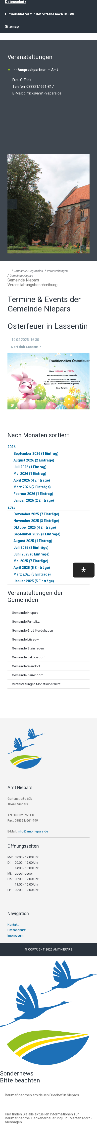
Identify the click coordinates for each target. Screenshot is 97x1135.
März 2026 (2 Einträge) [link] (32, 487)
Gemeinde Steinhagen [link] (28, 648)
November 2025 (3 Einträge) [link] (36, 521)
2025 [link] (11, 507)
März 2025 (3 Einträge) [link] (32, 574)
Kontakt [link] (13, 924)
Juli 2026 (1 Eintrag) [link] (30, 467)
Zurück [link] (12, 204)
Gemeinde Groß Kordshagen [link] (32, 630)
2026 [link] (11, 447)
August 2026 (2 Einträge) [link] (33, 460)
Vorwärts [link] (85, 204)
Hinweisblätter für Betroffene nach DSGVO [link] (40, 14)
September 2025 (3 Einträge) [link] (36, 534)
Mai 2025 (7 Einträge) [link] (30, 561)
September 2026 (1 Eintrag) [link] (35, 454)
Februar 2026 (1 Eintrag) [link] (33, 494)
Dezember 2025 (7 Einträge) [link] (36, 514)
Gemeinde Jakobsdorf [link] (28, 657)
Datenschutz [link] (16, 930)
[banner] (48, 22)
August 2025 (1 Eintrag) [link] (32, 541)
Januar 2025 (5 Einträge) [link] (33, 581)
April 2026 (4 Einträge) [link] (31, 480)
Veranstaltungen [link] (57, 271)
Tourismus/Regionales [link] (28, 271)
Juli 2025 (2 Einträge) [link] (30, 548)
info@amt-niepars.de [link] (33, 831)
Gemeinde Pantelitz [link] (26, 621)
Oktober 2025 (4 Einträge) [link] (34, 527)
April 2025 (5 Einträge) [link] (31, 568)
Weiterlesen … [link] (32, 1100)
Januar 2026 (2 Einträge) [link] (33, 500)
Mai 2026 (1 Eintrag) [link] (29, 474)
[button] (84, 569)
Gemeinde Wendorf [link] (26, 666)
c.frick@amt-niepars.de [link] (42, 93)
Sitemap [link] (12, 27)
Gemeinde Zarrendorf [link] (27, 675)
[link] (26, 767)
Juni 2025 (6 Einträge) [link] (31, 554)
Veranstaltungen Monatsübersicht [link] (36, 684)
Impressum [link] (15, 935)
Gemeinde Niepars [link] (21, 275)
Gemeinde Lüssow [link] (25, 639)
